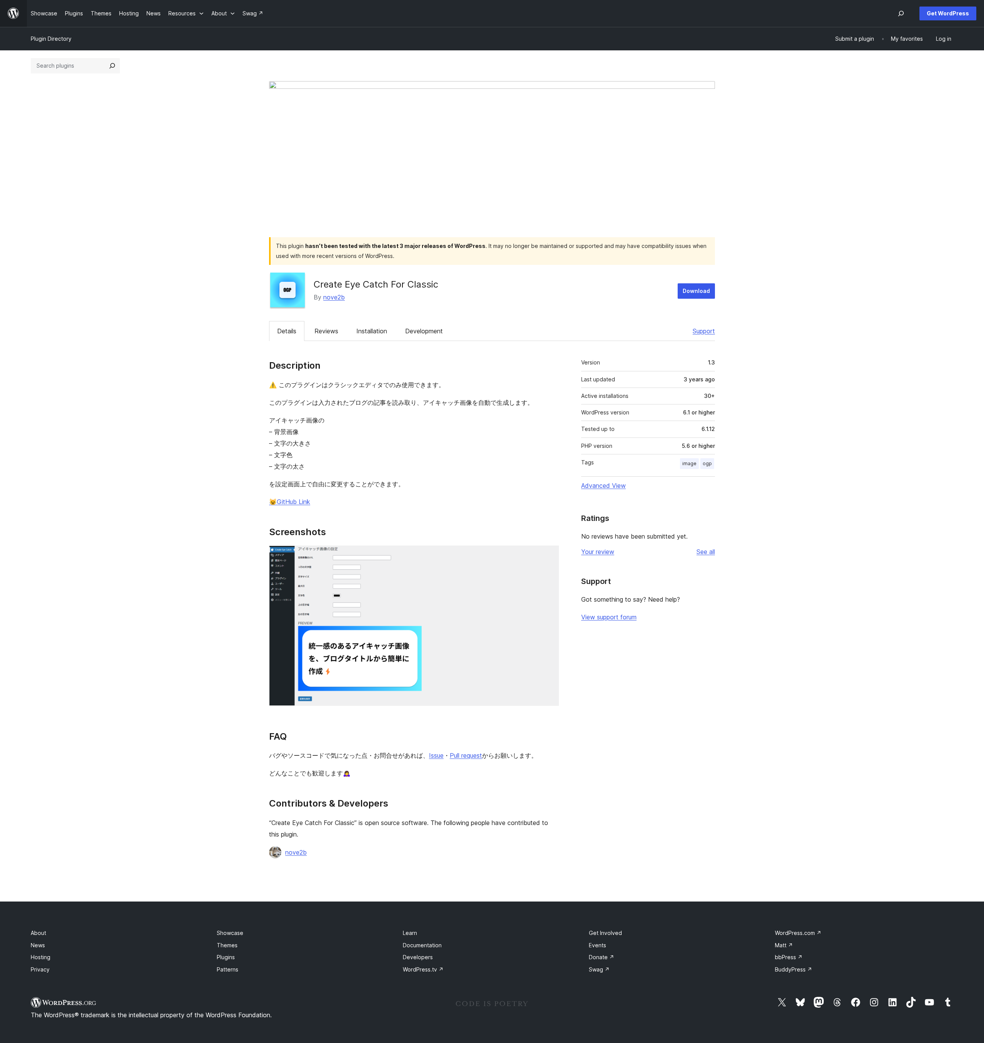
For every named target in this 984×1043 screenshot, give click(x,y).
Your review (597, 552)
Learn (410, 933)
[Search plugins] (112, 65)
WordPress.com (798, 933)
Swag (599, 969)
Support (704, 331)
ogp (707, 463)
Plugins (226, 957)
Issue (436, 755)
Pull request (466, 755)
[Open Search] (901, 13)
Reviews (326, 331)
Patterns (227, 969)
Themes (227, 945)
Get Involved (605, 933)
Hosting (40, 957)
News (38, 945)
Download (696, 291)
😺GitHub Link (289, 502)
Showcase (230, 933)
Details (286, 331)
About (38, 933)
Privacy (40, 969)
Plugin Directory (51, 38)
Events (597, 945)
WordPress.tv (423, 969)
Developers (418, 957)
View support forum (609, 617)
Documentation (422, 945)
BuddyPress (793, 969)
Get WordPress (948, 13)
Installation (371, 331)
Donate (601, 957)
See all (705, 552)
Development (424, 331)
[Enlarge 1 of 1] (548, 556)
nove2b (334, 297)
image (689, 463)
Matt (784, 945)
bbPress (789, 957)
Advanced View (603, 485)
